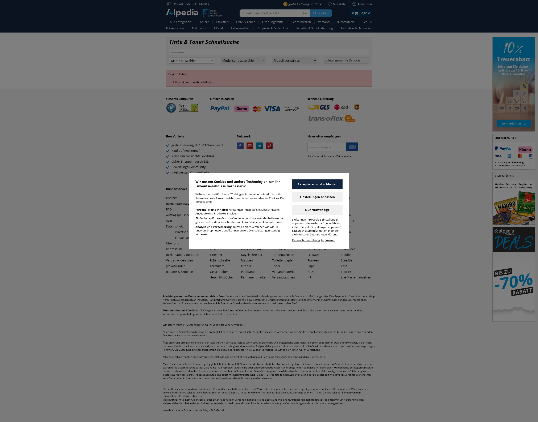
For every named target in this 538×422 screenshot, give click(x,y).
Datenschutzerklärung (306, 240)
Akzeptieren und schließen (317, 184)
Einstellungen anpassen (317, 197)
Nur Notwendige (317, 210)
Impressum (328, 240)
